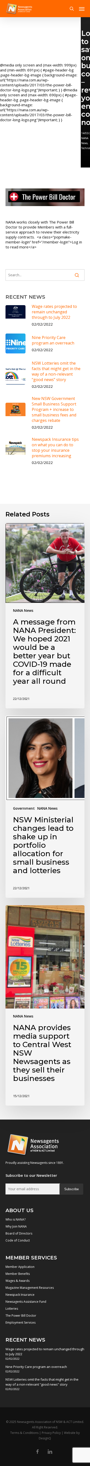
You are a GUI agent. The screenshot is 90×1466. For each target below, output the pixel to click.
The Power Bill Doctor (21, 1315)
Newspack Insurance (20, 1295)
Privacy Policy (51, 1433)
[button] (81, 8)
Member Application (20, 1267)
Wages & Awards (18, 1281)
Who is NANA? (16, 1219)
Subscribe (71, 1189)
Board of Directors (19, 1233)
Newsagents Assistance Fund (26, 1301)
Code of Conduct (18, 1240)
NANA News (23, 610)
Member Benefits (18, 1274)
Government (24, 808)
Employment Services (21, 1322)
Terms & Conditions (24, 1433)
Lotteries (12, 1308)
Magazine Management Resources (30, 1288)
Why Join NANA (16, 1226)
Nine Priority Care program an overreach (36, 1366)
